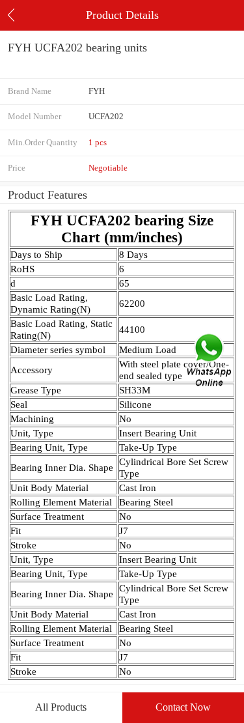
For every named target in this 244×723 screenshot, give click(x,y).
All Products (61, 707)
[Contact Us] (210, 362)
